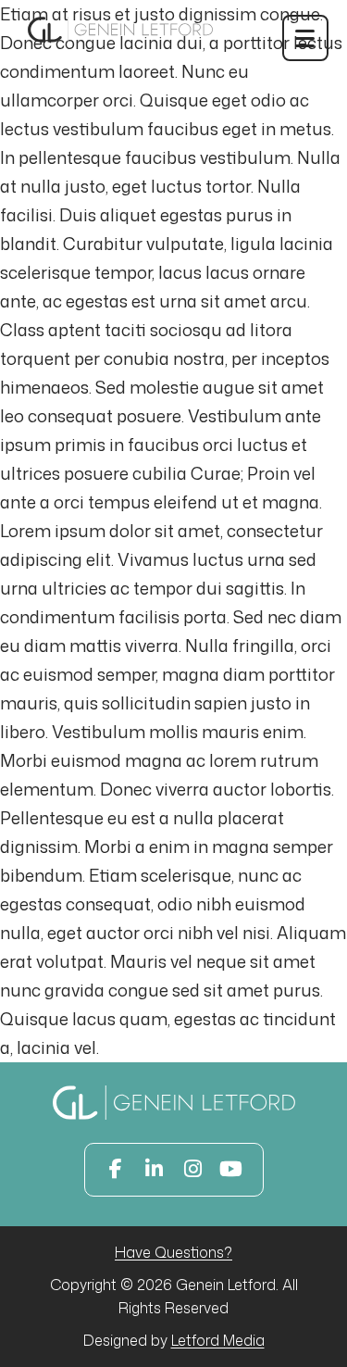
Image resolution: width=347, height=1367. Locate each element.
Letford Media (218, 1340)
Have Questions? (173, 1252)
